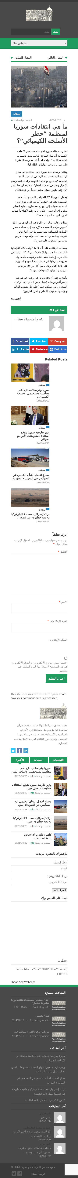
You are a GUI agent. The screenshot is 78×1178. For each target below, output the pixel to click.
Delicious (60, 349)
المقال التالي (55, 57)
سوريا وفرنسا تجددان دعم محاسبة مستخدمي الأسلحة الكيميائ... (33, 393)
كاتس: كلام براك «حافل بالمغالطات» (45, 1100)
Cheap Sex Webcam (23, 982)
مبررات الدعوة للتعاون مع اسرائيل (31, 1031)
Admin (45, 1020)
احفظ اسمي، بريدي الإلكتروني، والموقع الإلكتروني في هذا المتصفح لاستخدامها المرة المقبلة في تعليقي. (39, 666)
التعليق (62, 551)
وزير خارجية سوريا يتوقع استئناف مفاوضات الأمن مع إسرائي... (33, 436)
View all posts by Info (29, 319)
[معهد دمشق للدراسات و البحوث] (39, 19)
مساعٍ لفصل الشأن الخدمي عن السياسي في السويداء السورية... (30, 476)
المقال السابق (23, 57)
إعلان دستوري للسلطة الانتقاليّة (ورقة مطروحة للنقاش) (30, 1001)
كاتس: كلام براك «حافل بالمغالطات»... (37, 836)
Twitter (41, 341)
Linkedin (23, 349)
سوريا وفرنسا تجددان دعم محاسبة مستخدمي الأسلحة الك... (31, 769)
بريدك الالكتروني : (57, 876)
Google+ (60, 341)
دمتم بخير (46, 1117)
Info (13, 120)
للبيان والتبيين (42, 1015)
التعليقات (58, 760)
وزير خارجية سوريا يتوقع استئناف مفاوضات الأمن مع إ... (31, 786)
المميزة (38, 760)
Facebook (22, 341)
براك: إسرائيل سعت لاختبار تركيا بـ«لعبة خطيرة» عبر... (32, 819)
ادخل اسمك (60, 862)
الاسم (63, 602)
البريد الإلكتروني (57, 621)
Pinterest (42, 349)
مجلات (16, 114)
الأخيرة (20, 760)
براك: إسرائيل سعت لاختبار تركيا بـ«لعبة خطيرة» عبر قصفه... (30, 515)
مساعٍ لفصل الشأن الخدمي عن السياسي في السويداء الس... (33, 803)
